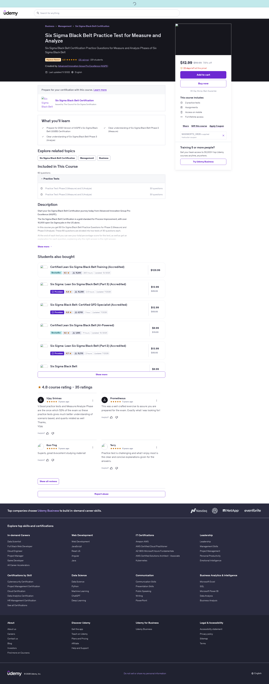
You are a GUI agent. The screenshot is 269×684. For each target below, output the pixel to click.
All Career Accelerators (18, 565)
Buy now (203, 83)
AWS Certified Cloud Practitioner (151, 546)
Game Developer (15, 560)
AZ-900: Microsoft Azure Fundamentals (155, 551)
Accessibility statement (211, 629)
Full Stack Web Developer (19, 546)
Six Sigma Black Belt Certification (92, 26)
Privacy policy (206, 634)
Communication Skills (146, 581)
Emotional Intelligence (210, 560)
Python (75, 586)
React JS (76, 551)
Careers (11, 634)
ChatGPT (76, 595)
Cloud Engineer (14, 551)
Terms (203, 643)
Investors (12, 648)
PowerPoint (141, 600)
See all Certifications (17, 605)
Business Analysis (208, 600)
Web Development (81, 541)
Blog (9, 643)
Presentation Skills (145, 586)
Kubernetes (141, 560)
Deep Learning (79, 600)
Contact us (12, 638)
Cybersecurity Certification (20, 581)
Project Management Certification (23, 586)
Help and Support (80, 648)
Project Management (210, 551)
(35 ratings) (83, 59)
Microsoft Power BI (209, 591)
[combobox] (107, 13)
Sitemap (204, 638)
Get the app (77, 629)
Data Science (78, 581)
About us (11, 629)
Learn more (100, 89)
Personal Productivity (210, 555)
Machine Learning (80, 591)
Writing (139, 595)
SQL (202, 586)
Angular (75, 555)
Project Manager (15, 555)
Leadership (205, 541)
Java (74, 560)
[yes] (47, 433)
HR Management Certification (21, 600)
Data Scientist (14, 541)
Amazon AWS (142, 541)
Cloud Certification (16, 591)
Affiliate (75, 643)
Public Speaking (143, 591)
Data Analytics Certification (20, 595)
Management (64, 26)
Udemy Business (48, 510)
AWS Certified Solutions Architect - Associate (158, 555)
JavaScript (77, 546)
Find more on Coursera (18, 652)
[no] (52, 433)
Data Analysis (206, 595)
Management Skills (209, 546)
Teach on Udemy (80, 634)
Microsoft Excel (207, 581)
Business (49, 26)
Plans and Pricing (80, 638)
